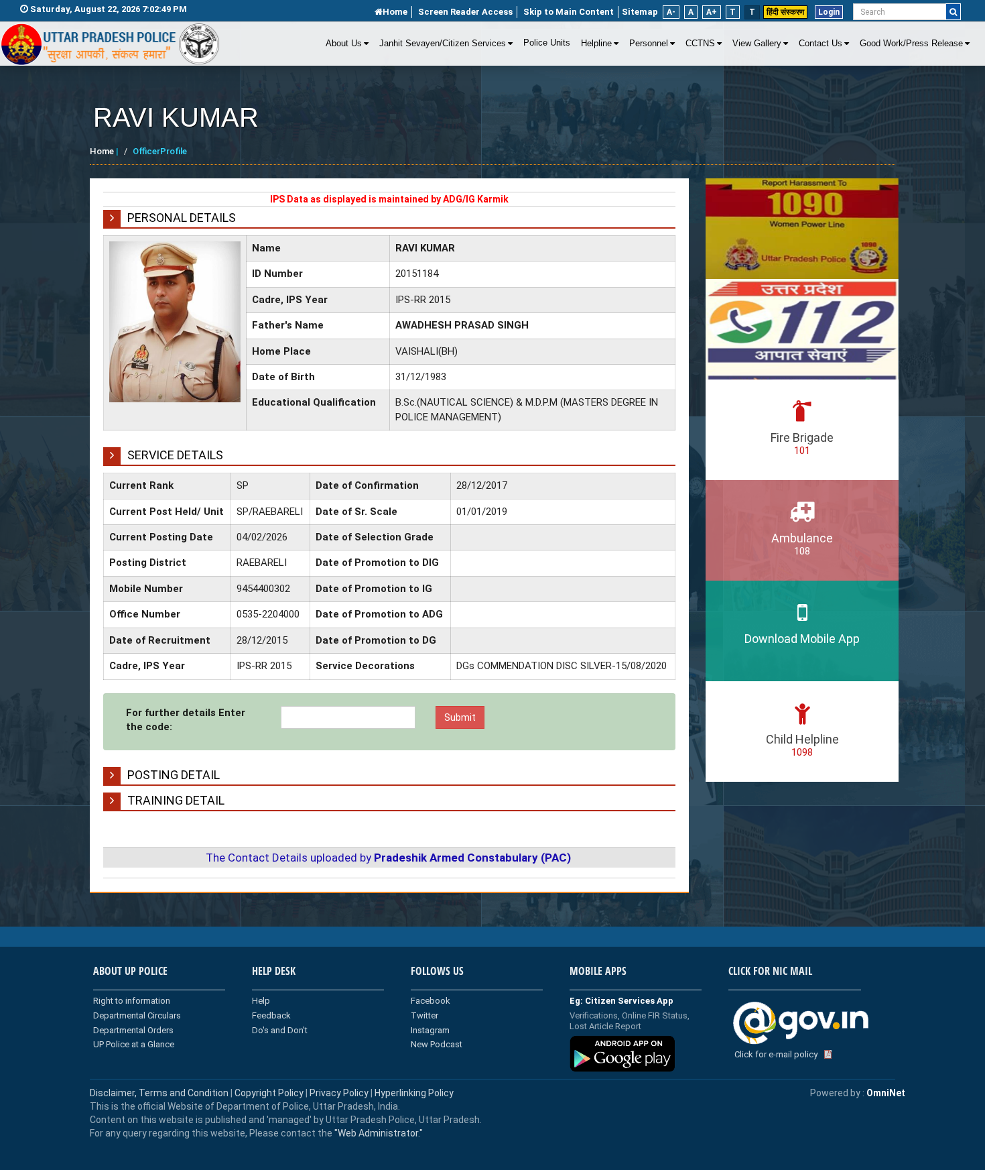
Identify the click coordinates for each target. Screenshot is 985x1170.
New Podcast (436, 1044)
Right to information (131, 1001)
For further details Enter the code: (185, 720)
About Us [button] (344, 43)
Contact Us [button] (820, 43)
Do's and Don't (280, 1030)
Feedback (271, 1015)
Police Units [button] (546, 43)
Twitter (424, 1015)
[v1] (953, 11)
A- (671, 12)
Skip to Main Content (568, 12)
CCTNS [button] (700, 43)
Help (261, 1001)
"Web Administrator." (377, 1133)
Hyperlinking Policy (414, 1093)
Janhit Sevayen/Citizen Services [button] (442, 43)
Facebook (430, 1001)
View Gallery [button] (756, 43)
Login (829, 12)
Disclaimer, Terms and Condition (159, 1093)
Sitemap (640, 12)
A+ (711, 12)
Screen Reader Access (465, 12)
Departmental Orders (133, 1030)
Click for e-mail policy (775, 1054)
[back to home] (110, 44)
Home (395, 12)
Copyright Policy (270, 1093)
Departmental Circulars (137, 1015)
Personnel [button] (648, 43)
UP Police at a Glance (133, 1044)
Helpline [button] (596, 43)
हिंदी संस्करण (785, 12)
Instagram (430, 1030)
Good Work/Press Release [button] (911, 43)
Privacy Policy (339, 1093)
